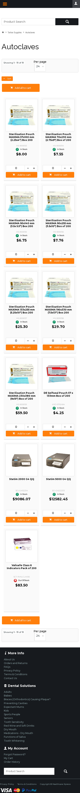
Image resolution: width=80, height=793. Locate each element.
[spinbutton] (15, 168)
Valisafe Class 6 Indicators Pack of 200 (22, 567)
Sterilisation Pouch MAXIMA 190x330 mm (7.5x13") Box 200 (58, 309)
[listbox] (40, 67)
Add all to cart (23, 87)
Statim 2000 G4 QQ (21, 479)
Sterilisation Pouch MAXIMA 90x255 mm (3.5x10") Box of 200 (58, 223)
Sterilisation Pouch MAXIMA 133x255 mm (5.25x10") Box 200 (22, 309)
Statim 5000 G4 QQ (58, 479)
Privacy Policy (7, 784)
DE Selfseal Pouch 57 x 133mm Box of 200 (58, 394)
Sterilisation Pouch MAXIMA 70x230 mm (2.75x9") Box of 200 (58, 137)
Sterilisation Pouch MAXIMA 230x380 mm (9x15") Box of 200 (22, 395)
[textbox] (28, 21)
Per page (40, 62)
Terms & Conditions (27, 784)
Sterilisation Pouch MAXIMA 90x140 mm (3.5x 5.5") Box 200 (21, 223)
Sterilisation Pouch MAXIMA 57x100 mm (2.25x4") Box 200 (21, 137)
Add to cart (24, 174)
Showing (13, 62)
